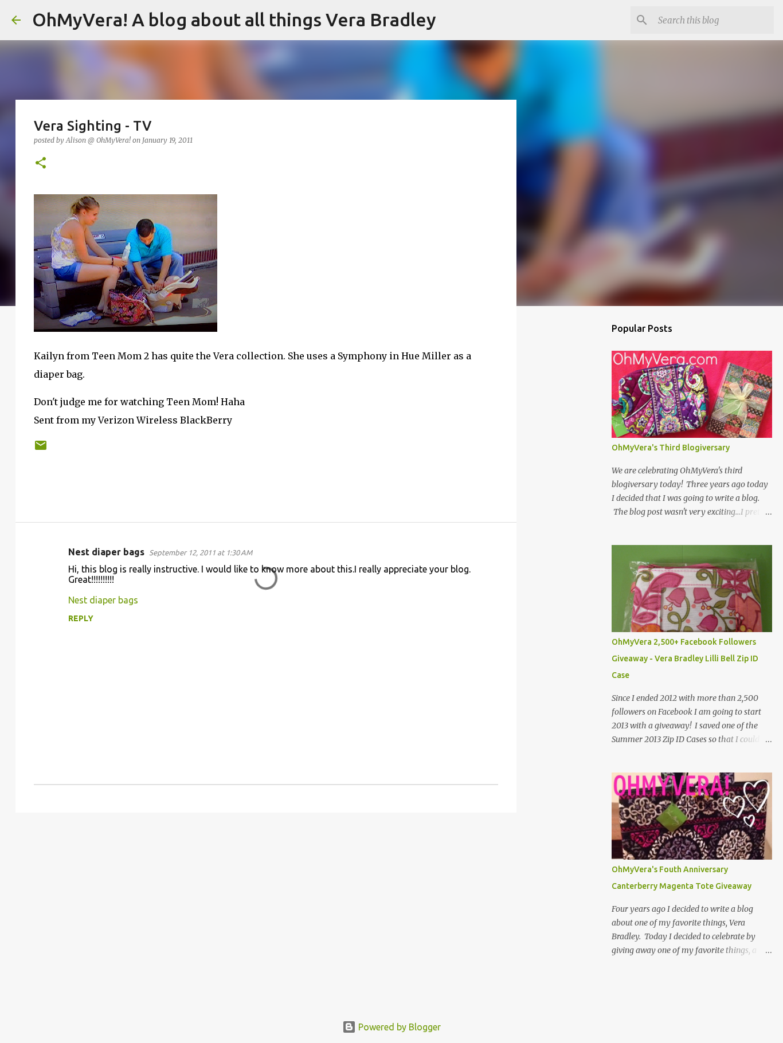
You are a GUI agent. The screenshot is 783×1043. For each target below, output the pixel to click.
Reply (80, 618)
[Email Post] (41, 449)
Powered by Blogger (398, 1027)
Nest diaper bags (106, 552)
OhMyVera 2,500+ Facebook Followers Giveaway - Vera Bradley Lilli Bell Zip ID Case (685, 658)
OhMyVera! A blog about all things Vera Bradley (234, 19)
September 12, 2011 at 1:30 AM (200, 552)
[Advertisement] (266, 910)
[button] (41, 163)
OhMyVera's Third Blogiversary (671, 447)
